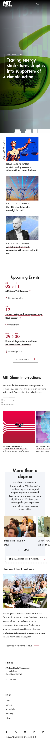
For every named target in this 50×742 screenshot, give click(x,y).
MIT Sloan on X (16, 732)
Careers (9, 705)
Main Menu (46, 4)
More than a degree (25, 473)
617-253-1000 (11, 679)
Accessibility (11, 709)
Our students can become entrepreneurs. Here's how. (16, 449)
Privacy (9, 718)
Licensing (9, 713)
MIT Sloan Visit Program (16, 291)
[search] (37, 4)
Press (8, 700)
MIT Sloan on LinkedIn (43, 732)
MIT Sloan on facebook (7, 732)
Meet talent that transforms (19, 646)
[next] (12, 401)
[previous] (6, 401)
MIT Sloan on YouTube (24, 733)
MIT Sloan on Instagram (34, 732)
